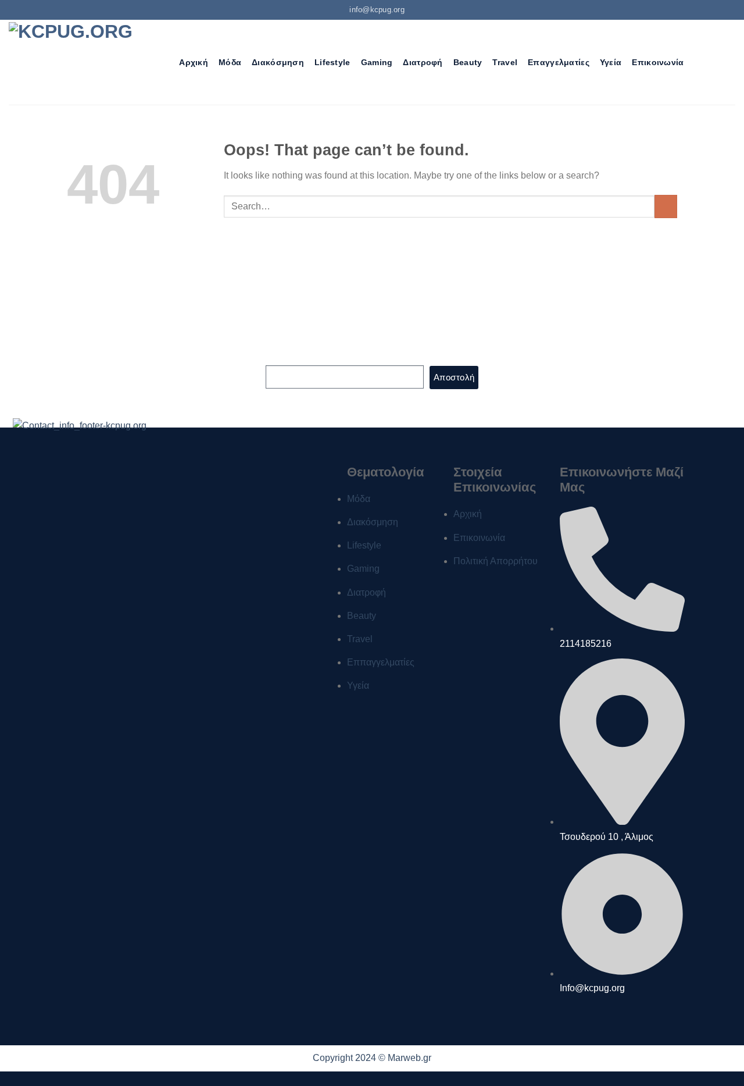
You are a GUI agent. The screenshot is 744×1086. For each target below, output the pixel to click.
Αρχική (193, 62)
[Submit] (665, 206)
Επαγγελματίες (558, 62)
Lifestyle (332, 62)
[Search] (164, 62)
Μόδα (230, 62)
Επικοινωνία (658, 62)
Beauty (467, 62)
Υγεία (610, 62)
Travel (504, 62)
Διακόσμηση (278, 62)
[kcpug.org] (75, 62)
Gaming (377, 62)
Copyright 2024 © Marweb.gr (372, 1058)
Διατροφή (422, 62)
